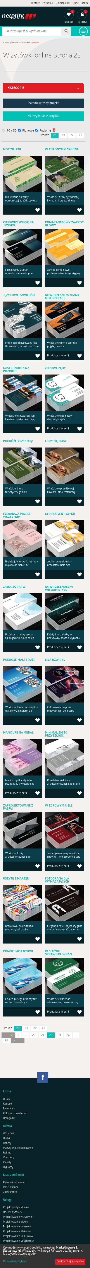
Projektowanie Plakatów (17, 1231)
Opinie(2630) (63, 3)
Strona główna (10, 43)
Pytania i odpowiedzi (15, 1182)
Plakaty (7, 1162)
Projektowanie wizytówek (18, 1217)
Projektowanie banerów (17, 1226)
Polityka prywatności (15, 1113)
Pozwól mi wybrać (15, 1261)
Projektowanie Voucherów (18, 1241)
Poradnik (47, 3)
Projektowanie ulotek (15, 1222)
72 (71, 135)
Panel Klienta (80, 3)
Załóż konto (10, 1192)
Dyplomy (8, 1167)
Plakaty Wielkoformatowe (18, 1148)
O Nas (6, 1099)
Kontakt (35, 3)
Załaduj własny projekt (43, 103)
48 (63, 135)
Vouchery (8, 1157)
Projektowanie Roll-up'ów (18, 1236)
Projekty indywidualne (16, 1207)
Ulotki (6, 1138)
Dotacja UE (9, 1118)
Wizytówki (24, 43)
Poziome (45, 130)
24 (54, 135)
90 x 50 (12, 130)
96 (80, 135)
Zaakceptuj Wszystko (70, 1261)
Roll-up (7, 1153)
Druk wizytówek (12, 1212)
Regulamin (9, 1108)
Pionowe (28, 130)
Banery (7, 1143)
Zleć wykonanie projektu (44, 116)
